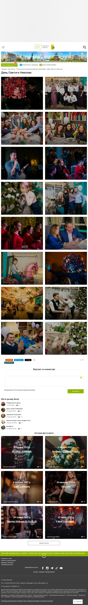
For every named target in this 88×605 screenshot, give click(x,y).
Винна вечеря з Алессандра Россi (18, 420)
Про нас (35, 572)
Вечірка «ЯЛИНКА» (22, 451)
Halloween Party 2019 (13, 414)
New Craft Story (66, 521)
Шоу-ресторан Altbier (9, 466)
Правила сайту (22, 601)
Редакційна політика (46, 601)
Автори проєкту (50, 572)
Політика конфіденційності (9, 601)
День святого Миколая (14, 409)
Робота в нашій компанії (8, 560)
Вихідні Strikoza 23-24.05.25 (22, 521)
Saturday (66, 486)
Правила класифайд (33, 601)
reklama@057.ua (43, 583)
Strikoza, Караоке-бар (9, 536)
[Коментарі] (83, 360)
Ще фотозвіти (44, 543)
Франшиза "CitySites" (7, 562)
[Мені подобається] (80, 360)
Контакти (42, 572)
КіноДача (9, 426)
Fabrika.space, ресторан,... (11, 501)
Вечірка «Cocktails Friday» (66, 451)
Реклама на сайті (6, 558)
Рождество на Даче (13, 403)
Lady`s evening (22, 486)
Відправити (75, 391)
